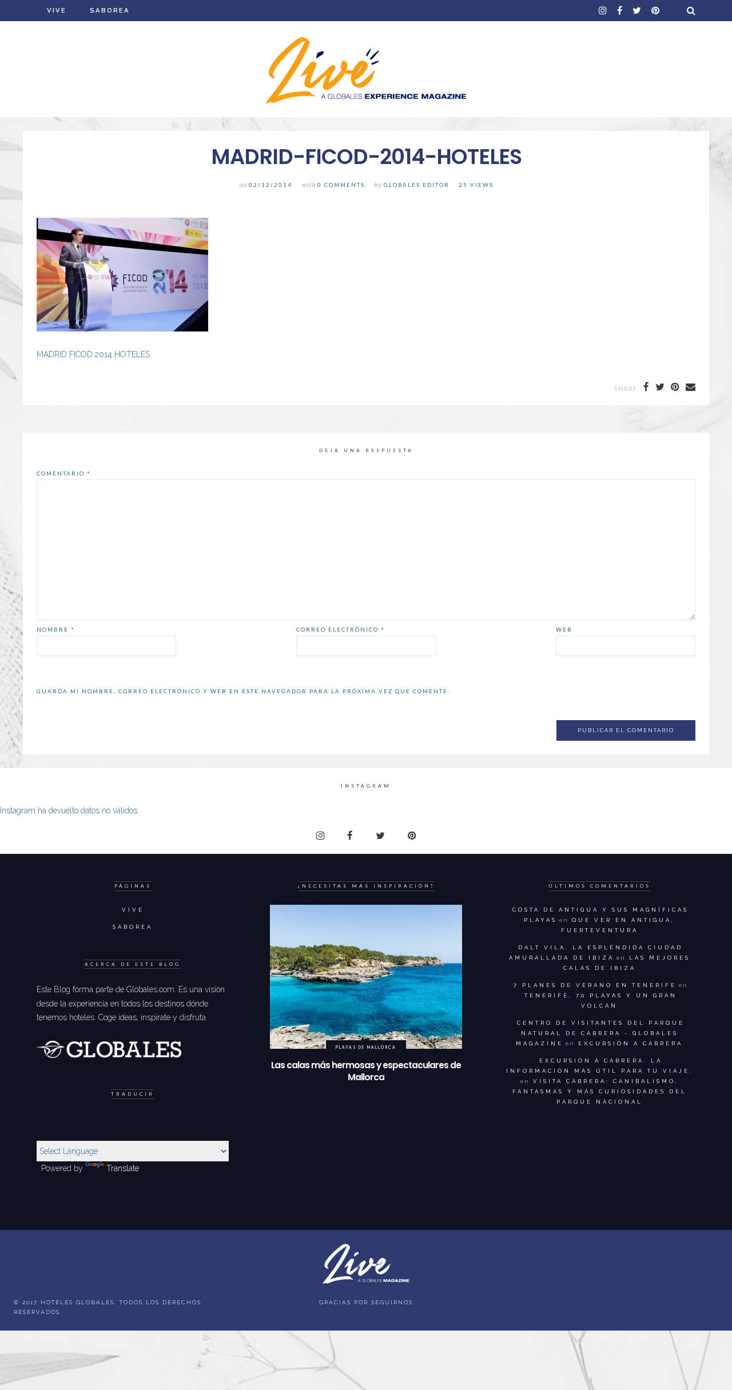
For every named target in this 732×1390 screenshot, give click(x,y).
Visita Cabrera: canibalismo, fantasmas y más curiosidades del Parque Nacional (599, 1091)
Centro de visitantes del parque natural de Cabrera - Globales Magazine (600, 1033)
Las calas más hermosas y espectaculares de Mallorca (366, 1071)
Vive (56, 10)
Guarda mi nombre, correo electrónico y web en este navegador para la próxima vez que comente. (243, 691)
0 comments (341, 185)
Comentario (64, 473)
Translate (122, 1168)
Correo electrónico (340, 629)
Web (564, 629)
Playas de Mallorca (365, 1047)
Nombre (56, 629)
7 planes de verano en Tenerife (595, 985)
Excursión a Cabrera (630, 1043)
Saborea (110, 10)
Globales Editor (416, 185)
